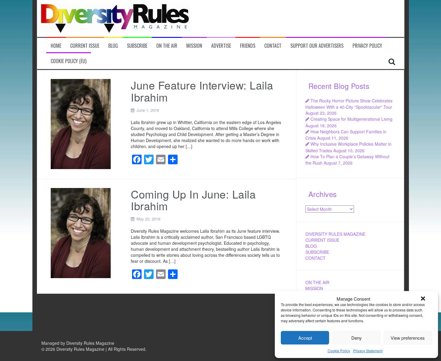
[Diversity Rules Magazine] (115, 18)
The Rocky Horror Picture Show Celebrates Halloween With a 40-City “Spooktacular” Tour (348, 104)
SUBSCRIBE (317, 252)
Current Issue (84, 45)
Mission (194, 45)
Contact (272, 45)
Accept (305, 338)
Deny (356, 338)
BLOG (311, 246)
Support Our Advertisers (317, 45)
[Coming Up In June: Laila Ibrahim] (81, 232)
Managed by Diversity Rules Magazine (77, 343)
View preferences (408, 338)
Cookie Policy (339, 350)
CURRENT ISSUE (322, 240)
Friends (247, 45)
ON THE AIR (317, 282)
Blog (113, 45)
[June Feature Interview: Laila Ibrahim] (81, 123)
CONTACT (315, 258)
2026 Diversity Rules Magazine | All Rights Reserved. (96, 349)
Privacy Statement (367, 350)
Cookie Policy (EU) (68, 61)
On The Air (166, 45)
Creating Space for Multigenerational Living (351, 119)
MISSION (314, 288)
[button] (423, 299)
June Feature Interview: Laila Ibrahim (202, 91)
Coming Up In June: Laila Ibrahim (193, 200)
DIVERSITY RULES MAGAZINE (335, 234)
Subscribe (137, 45)
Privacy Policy (367, 45)
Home (56, 45)
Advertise (221, 45)
